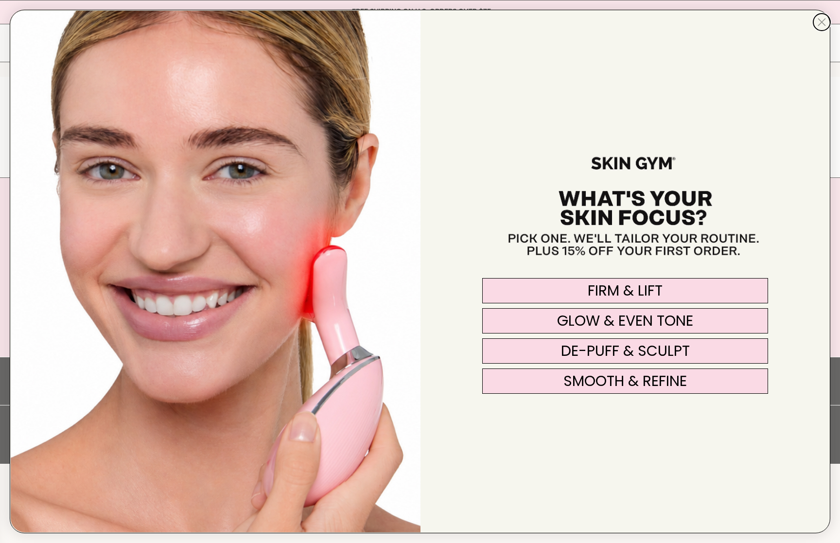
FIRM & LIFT (625, 290)
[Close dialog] (821, 22)
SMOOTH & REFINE (625, 380)
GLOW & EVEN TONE (625, 320)
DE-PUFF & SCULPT (625, 350)
